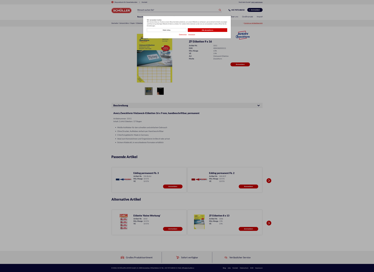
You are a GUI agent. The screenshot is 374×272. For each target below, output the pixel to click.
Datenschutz (183, 34)
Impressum (191, 34)
